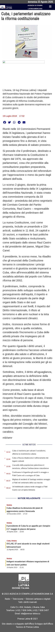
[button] (5, 122)
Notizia (9, 505)
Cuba (9, 541)
